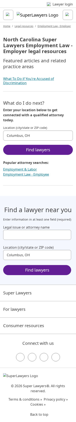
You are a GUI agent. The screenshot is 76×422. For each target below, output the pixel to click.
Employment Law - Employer (54, 26)
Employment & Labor (20, 169)
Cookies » (38, 404)
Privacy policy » (56, 399)
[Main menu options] (8, 15)
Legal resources (24, 26)
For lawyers (14, 309)
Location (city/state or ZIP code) (25, 128)
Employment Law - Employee (26, 174)
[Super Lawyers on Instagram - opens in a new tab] (32, 357)
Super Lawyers (17, 293)
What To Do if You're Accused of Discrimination (28, 81)
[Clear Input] (67, 135)
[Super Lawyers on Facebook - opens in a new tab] (20, 357)
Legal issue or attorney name (26, 227)
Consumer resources (23, 325)
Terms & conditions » (25, 399)
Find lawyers (38, 150)
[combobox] (38, 136)
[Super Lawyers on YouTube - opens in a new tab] (44, 357)
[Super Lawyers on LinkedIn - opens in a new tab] (56, 357)
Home (6, 26)
